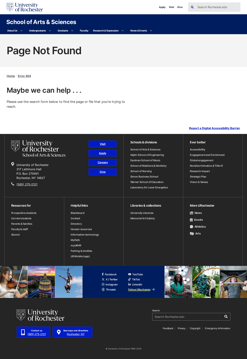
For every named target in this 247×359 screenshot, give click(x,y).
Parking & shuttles (81, 251)
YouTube (137, 274)
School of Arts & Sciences (41, 22)
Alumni (15, 234)
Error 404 (24, 76)
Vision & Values (199, 182)
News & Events (138, 30)
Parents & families (21, 223)
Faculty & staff (19, 229)
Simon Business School (144, 176)
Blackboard (77, 213)
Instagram (112, 284)
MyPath (75, 240)
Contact (75, 218)
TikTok (136, 279)
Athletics (200, 226)
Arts (198, 233)
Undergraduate (37, 30)
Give (179, 7)
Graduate (63, 30)
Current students (21, 218)
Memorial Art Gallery (142, 218)
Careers (103, 162)
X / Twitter (112, 279)
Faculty (84, 30)
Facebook (111, 274)
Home (11, 76)
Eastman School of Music (145, 160)
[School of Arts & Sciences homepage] (41, 148)
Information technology (85, 234)
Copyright (195, 328)
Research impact (200, 171)
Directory (76, 223)
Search (156, 310)
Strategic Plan (198, 176)
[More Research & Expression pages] (123, 30)
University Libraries (142, 213)
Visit (171, 7)
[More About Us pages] (21, 30)
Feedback (168, 328)
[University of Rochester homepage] (25, 7)
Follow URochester (139, 289)
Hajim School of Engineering (147, 155)
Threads (111, 289)
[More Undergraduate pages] (50, 30)
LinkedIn (137, 284)
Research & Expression (106, 30)
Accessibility (197, 149)
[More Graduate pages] (72, 30)
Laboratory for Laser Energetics (149, 187)
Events (198, 220)
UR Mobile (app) (80, 256)
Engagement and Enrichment (207, 155)
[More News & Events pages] (151, 30)
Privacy (181, 328)
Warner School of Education (147, 182)
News (198, 213)
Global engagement (201, 160)
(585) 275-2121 (26, 184)
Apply (162, 7)
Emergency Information (217, 328)
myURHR (76, 245)
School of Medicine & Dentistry (148, 165)
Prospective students (24, 213)
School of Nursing (141, 171)
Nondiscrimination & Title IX (206, 165)
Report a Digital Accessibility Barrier (214, 128)
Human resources (81, 229)
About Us (12, 30)
